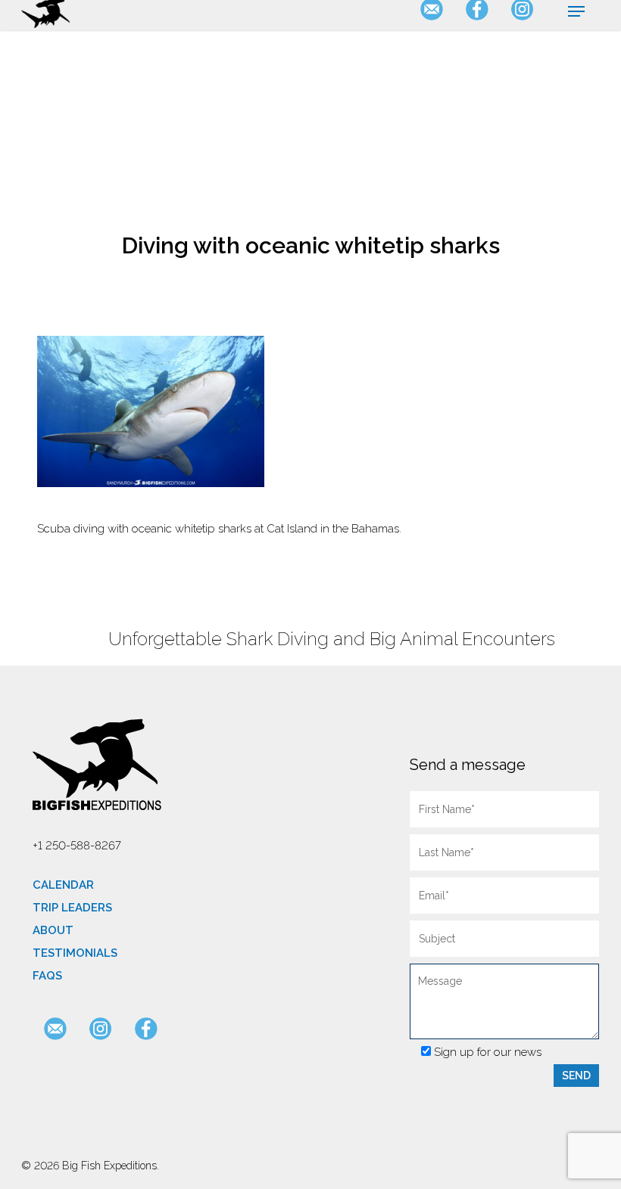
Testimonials (75, 953)
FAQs (47, 976)
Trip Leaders (72, 907)
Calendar (63, 885)
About (53, 930)
